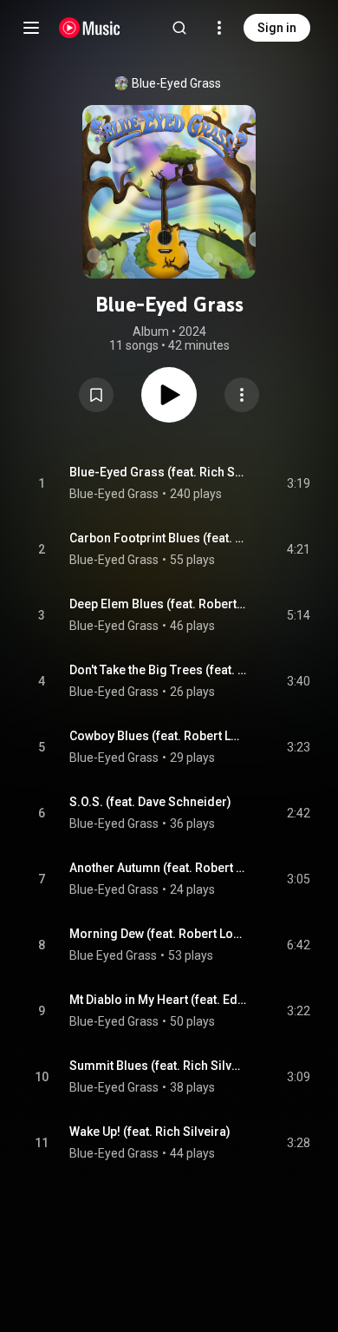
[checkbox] (298, 483)
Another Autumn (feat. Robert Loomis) (158, 868)
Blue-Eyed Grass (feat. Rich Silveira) (158, 472)
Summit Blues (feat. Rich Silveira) (158, 1066)
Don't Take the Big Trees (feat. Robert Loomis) (158, 670)
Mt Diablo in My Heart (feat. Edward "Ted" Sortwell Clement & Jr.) (158, 1000)
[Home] (89, 27)
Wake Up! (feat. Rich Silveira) (150, 1131)
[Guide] (31, 27)
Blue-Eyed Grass (176, 83)
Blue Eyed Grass (113, 955)
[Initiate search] (179, 28)
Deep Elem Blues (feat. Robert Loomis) (158, 604)
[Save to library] (96, 394)
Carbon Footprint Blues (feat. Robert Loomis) (158, 538)
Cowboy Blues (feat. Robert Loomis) (158, 736)
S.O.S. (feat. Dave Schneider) (150, 802)
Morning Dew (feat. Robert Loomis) (158, 934)
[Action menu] (241, 394)
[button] (96, 394)
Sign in (276, 28)
